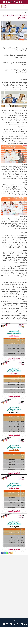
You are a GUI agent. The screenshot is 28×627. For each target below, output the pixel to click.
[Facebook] (2, 553)
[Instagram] (9, 553)
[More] (11, 553)
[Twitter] (4, 553)
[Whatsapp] (7, 553)
